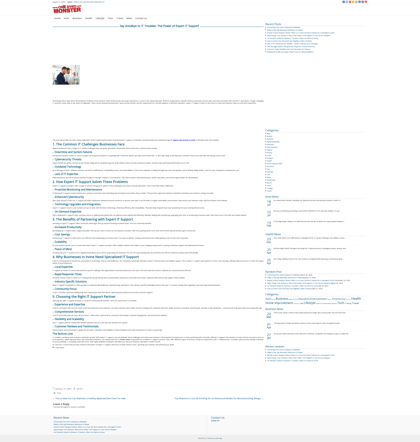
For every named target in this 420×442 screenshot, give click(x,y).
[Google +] (350, 2)
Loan (268, 174)
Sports (269, 183)
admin (80, 388)
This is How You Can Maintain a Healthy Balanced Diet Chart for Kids (89, 398)
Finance (269, 152)
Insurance (270, 166)
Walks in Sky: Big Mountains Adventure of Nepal (285, 30)
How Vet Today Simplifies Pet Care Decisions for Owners (288, 49)
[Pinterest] (362, 2)
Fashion (269, 150)
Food (268, 155)
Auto (66, 18)
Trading (269, 188)
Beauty (269, 136)
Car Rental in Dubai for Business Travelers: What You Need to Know (292, 38)
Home (57, 18)
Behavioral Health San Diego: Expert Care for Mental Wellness (290, 52)
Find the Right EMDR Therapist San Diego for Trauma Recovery (291, 46)
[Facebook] (343, 2)
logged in (66, 407)
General (270, 158)
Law (268, 169)
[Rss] (353, 2)
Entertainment (272, 147)
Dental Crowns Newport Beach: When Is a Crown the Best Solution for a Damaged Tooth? (301, 33)
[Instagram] (356, 2)
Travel (119, 18)
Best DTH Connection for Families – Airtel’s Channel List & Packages (292, 44)
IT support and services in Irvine (183, 140)
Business (77, 18)
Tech (110, 18)
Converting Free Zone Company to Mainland (283, 27)
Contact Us (141, 18)
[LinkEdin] (359, 2)
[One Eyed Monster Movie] (67, 9)
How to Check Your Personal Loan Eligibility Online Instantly (289, 41)
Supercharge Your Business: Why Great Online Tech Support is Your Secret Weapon (298, 35)
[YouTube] (366, 2)
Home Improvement (274, 163)
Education (270, 144)
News (129, 18)
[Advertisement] (281, 93)
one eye (219, 438)
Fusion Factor (125, 339)
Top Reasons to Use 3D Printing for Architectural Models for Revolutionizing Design (219, 398)
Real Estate (271, 180)
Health (88, 18)
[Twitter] (347, 2)
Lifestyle (100, 18)
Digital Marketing (273, 142)
